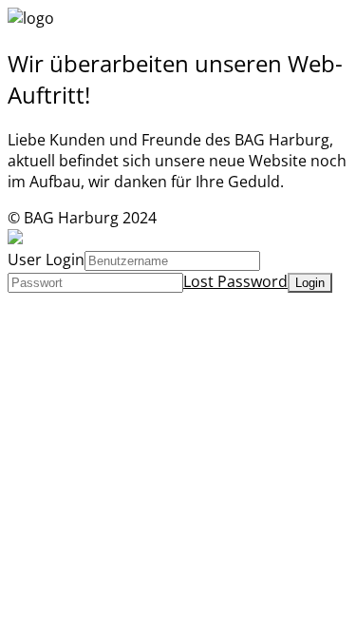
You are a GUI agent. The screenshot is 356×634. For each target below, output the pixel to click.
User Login (46, 259)
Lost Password (235, 281)
